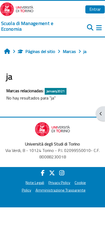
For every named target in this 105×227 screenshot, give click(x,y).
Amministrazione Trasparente (61, 190)
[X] (52, 173)
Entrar (95, 9)
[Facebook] (43, 173)
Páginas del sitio (40, 51)
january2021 (56, 91)
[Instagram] (61, 173)
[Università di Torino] (17, 8)
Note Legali (35, 183)
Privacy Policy (59, 183)
